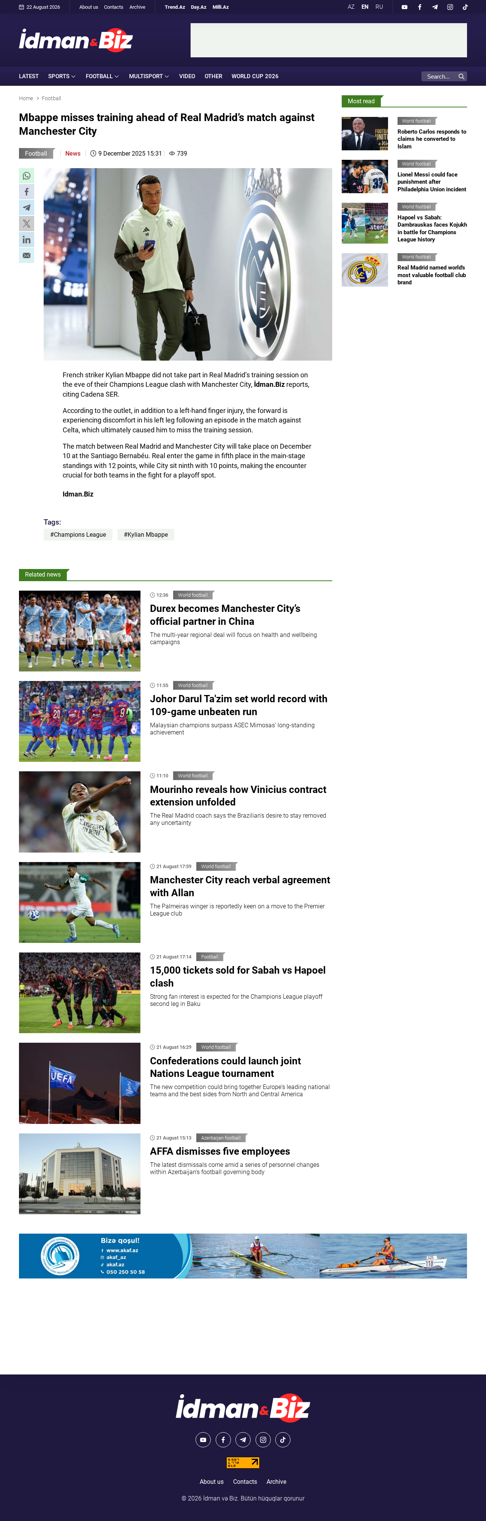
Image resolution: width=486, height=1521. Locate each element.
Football (36, 153)
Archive (137, 7)
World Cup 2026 (255, 76)
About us (88, 7)
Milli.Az (221, 7)
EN (365, 6)
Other (213, 76)
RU (379, 6)
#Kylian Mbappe (146, 534)
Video (187, 76)
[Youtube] (404, 7)
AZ (351, 6)
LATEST (29, 76)
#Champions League (78, 534)
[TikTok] (465, 7)
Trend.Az (175, 7)
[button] (26, 176)
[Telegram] (434, 7)
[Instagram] (450, 7)
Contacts (113, 7)
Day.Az (199, 7)
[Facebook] (419, 7)
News (72, 153)
